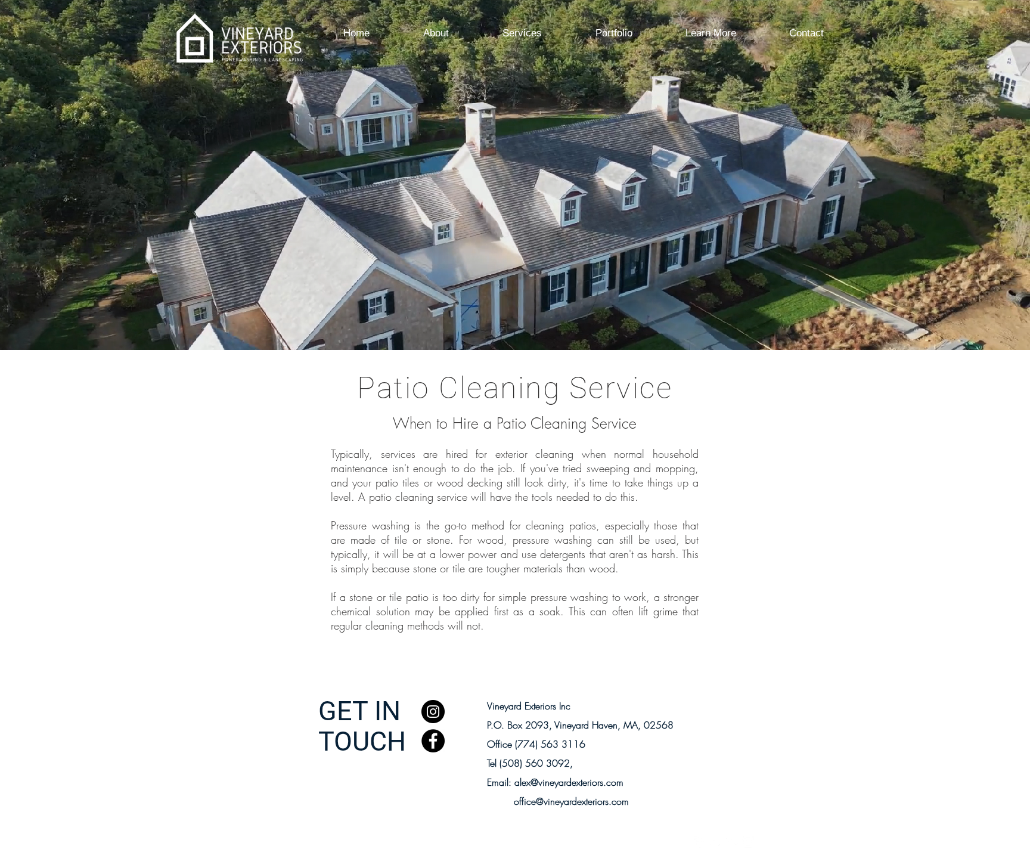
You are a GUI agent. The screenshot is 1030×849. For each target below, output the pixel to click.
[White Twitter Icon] (716, 842)
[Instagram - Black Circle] (433, 711)
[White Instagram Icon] (748, 842)
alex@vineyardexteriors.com (568, 782)
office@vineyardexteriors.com (571, 801)
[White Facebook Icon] (700, 842)
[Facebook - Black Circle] (433, 740)
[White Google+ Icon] (732, 842)
